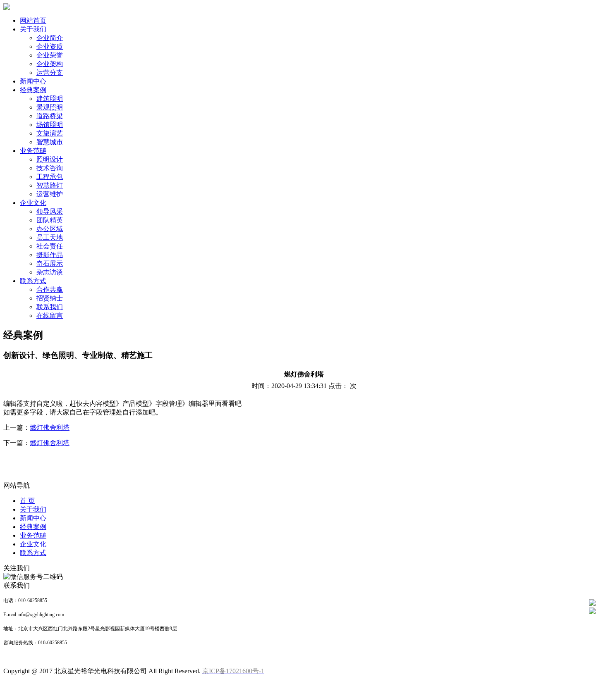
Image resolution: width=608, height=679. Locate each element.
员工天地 (49, 237)
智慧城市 (49, 141)
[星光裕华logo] (6, 7)
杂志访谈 (49, 272)
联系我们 (49, 306)
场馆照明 (49, 124)
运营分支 (49, 72)
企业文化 (33, 202)
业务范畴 (33, 150)
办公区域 (49, 228)
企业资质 (49, 46)
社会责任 (49, 246)
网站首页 (33, 20)
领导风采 (49, 211)
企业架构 (49, 63)
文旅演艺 (49, 133)
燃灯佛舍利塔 (49, 427)
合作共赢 (49, 289)
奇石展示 (49, 263)
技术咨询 (49, 168)
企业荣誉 (49, 55)
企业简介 (49, 37)
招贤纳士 (49, 298)
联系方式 (33, 280)
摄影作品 (49, 254)
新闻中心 (33, 81)
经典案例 (33, 89)
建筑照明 (49, 98)
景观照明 (49, 107)
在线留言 (49, 315)
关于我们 (33, 29)
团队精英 (49, 220)
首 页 (27, 500)
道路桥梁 (49, 115)
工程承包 (49, 176)
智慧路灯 (49, 185)
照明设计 (49, 159)
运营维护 (49, 194)
